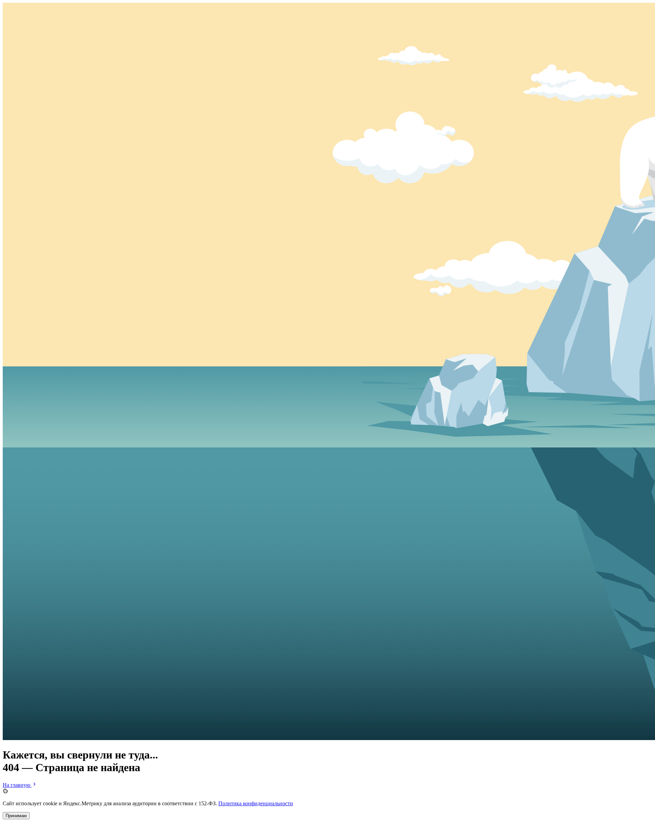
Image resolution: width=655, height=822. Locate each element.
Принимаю (16, 815)
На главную (17, 785)
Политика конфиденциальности (255, 803)
